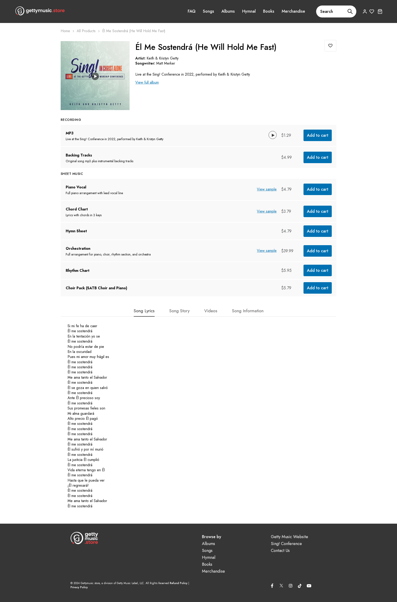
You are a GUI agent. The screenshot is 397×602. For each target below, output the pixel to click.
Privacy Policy (79, 587)
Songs (208, 11)
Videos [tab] (210, 311)
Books (268, 11)
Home (65, 31)
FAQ (192, 11)
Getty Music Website (289, 537)
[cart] (379, 11)
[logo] (40, 11)
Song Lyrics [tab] (144, 311)
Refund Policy (178, 583)
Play (95, 76)
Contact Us (280, 551)
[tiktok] (299, 585)
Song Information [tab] (248, 311)
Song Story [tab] (179, 311)
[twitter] (281, 584)
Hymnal (249, 11)
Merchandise (293, 11)
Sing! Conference (286, 544)
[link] (120, 50)
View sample (267, 189)
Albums (228, 11)
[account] (364, 11)
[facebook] (272, 585)
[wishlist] (371, 11)
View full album (147, 82)
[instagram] (290, 585)
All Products (86, 31)
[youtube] (309, 585)
